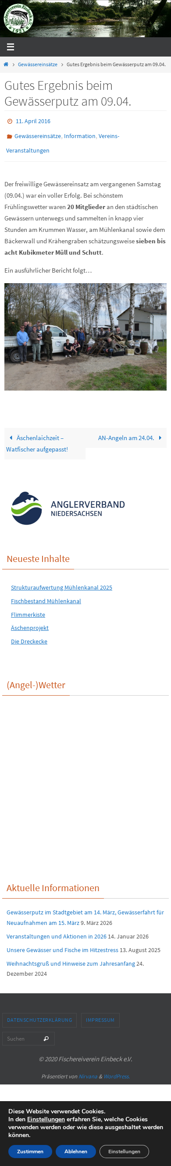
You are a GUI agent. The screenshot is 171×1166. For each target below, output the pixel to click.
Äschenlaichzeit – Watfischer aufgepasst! (37, 437)
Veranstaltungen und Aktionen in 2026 (57, 930)
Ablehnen (75, 1151)
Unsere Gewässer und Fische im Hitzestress (62, 944)
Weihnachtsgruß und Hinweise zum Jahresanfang (71, 957)
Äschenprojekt (30, 622)
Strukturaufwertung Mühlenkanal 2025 (61, 581)
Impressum (100, 1013)
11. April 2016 (33, 120)
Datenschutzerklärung (39, 1013)
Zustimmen (30, 1151)
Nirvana (87, 1070)
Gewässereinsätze (37, 64)
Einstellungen (46, 1119)
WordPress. (116, 1070)
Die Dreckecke (29, 635)
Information (80, 133)
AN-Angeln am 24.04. (127, 431)
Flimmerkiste (28, 608)
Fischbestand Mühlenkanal (46, 595)
